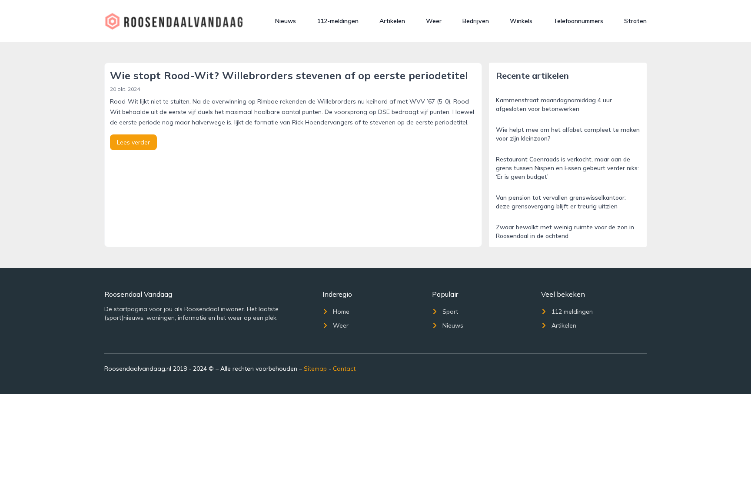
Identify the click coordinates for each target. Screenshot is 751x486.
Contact (344, 368)
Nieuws (285, 21)
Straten (635, 21)
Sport (450, 311)
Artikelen (392, 21)
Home (341, 311)
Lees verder (133, 142)
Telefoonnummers (578, 21)
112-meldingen (338, 21)
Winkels (521, 21)
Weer (434, 21)
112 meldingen (572, 311)
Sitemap (315, 368)
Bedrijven (475, 21)
